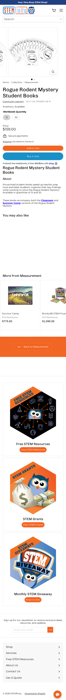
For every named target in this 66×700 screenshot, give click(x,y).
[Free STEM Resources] (33, 412)
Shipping (7, 141)
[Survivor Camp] (20, 302)
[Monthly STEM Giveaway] (33, 562)
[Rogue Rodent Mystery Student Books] (20, 243)
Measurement (31, 82)
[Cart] (54, 10)
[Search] (60, 19)
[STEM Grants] (33, 487)
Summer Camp (12, 203)
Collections (16, 82)
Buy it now (33, 156)
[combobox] (33, 19)
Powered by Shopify (35, 693)
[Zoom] (53, 72)
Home (6, 82)
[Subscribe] (50, 630)
